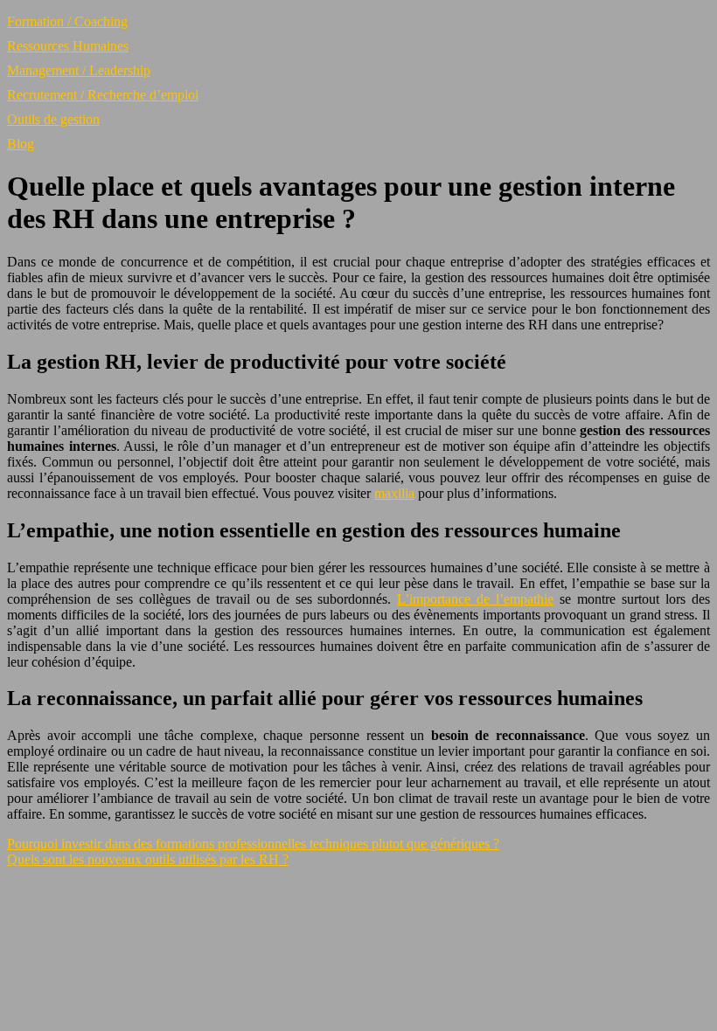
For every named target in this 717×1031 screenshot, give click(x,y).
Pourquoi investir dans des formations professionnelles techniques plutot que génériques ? (253, 843)
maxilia (394, 493)
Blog (20, 143)
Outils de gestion (53, 119)
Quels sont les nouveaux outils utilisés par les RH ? (148, 859)
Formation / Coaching (67, 21)
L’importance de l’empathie (475, 599)
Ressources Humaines (68, 45)
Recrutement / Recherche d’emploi (102, 94)
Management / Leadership (78, 70)
